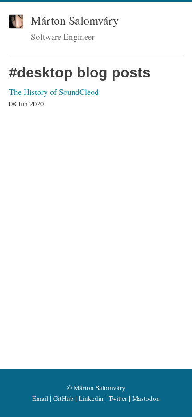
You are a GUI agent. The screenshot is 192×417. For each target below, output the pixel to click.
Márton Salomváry (75, 20)
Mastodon (146, 398)
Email (40, 398)
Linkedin (91, 398)
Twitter (118, 398)
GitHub (63, 398)
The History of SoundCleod (54, 91)
